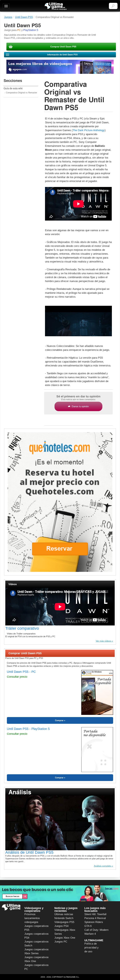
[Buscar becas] (60, 893)
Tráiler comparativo (22, 628)
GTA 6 (88, 926)
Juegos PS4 (61, 926)
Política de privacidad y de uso (91, 947)
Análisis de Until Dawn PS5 (29, 852)
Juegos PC (60, 941)
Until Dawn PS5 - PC (21, 671)
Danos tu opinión (80, 406)
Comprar (59, 720)
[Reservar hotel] (60, 502)
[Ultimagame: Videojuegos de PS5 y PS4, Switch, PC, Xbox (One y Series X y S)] (56, 6)
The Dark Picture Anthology (89, 130)
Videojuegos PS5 (64, 922)
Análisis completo (102, 866)
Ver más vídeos (103, 641)
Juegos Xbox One (64, 937)
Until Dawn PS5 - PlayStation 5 (28, 729)
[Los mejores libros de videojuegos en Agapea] (60, 67)
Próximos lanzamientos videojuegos (32, 918)
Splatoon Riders (93, 922)
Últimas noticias (63, 914)
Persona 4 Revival (95, 918)
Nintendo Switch (63, 918)
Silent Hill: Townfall (95, 914)
